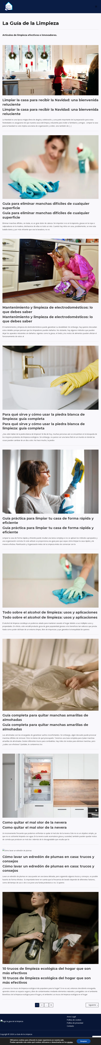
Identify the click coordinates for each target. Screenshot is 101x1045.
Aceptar (83, 1041)
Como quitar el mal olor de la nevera (34, 822)
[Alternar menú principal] (96, 6)
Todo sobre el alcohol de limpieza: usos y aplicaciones (49, 612)
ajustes (70, 1042)
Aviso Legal (71, 1016)
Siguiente (93, 1005)
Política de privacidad (75, 1023)
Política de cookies (74, 1020)
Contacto (70, 1026)
